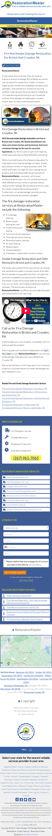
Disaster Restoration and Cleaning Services (24, 509)
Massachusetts (24, 776)
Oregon (30, 786)
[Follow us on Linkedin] (30, 799)
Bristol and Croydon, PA (34, 692)
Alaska (13, 767)
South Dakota (24, 789)
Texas (42, 789)
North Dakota (7, 786)
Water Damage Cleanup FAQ (19, 595)
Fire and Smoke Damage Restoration (21, 491)
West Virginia (34, 792)
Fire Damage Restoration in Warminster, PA (20, 404)
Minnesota (44, 776)
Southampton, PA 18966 (27, 679)
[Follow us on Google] (17, 799)
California (35, 767)
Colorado (44, 767)
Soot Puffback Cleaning (16, 505)
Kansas (32, 773)
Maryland (14, 776)
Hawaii (2, 773)
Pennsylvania (39, 786)
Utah (48, 789)
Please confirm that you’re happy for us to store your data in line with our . (27, 563)
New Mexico (25, 783)
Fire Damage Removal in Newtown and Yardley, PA (23, 407)
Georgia (46, 770)
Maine (7, 776)
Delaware (15, 770)
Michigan (34, 776)
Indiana (21, 773)
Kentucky (40, 773)
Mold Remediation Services (17, 482)
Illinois (14, 773)
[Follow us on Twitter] (25, 799)
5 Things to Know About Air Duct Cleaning (25, 619)
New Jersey (14, 783)
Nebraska (32, 780)
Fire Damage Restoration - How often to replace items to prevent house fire (27, 601)
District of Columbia (28, 770)
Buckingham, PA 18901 (12, 675)
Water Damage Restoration (18, 477)
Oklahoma (22, 786)
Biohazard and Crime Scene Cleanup (21, 495)
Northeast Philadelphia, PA (15, 685)
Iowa (27, 773)
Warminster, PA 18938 (10, 689)
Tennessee (35, 789)
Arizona (20, 767)
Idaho (9, 773)
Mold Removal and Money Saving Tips (23, 607)
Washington (22, 792)
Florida (39, 770)
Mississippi (8, 780)
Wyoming (26, 795)
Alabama (7, 767)
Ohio (15, 786)
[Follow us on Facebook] (21, 799)
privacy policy (35, 564)
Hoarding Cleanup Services (17, 500)
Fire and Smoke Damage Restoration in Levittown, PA (24, 388)
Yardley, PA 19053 (43, 672)
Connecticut (6, 770)
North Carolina (45, 783)
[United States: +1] (6, 547)
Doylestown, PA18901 (34, 675)
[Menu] (30, 750)
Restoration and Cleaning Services (25, 14)
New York (34, 783)
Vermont (6, 792)
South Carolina (12, 789)
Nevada (40, 780)
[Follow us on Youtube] (34, 799)
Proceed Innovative (31, 834)
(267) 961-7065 (26, 458)
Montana (24, 780)
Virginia (14, 792)
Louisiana (48, 773)
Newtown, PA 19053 (25, 672)
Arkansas (27, 767)
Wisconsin (44, 792)
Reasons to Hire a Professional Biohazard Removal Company (28, 613)
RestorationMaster (8, 822)
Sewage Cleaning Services (17, 486)
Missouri (16, 780)
